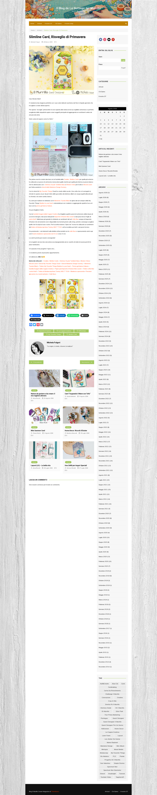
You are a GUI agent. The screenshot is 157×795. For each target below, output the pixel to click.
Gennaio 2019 (103, 609)
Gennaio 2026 (103, 226)
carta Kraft (32, 219)
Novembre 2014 (104, 667)
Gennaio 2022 (103, 451)
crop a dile (112, 701)
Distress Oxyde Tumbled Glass (55, 184)
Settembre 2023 (104, 355)
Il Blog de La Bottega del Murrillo (78, 8)
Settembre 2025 (104, 245)
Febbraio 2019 (103, 604)
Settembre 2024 (104, 298)
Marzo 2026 (103, 216)
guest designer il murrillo (112, 722)
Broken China (71, 184)
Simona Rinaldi (71, 468)
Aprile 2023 (102, 379)
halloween (105, 729)
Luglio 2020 (102, 537)
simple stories (119, 763)
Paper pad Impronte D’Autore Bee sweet (68, 269)
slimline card (73, 334)
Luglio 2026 (102, 197)
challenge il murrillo (112, 694)
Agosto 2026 (103, 192)
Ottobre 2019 (103, 580)
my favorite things (54, 334)
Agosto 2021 (103, 475)
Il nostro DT (48, 23)
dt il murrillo (119, 708)
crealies (120, 697)
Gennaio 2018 (103, 623)
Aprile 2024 (102, 322)
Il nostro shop (69, 23)
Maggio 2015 (103, 647)
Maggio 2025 (103, 260)
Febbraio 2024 (103, 331)
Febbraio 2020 (103, 561)
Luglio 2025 (102, 250)
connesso (40, 485)
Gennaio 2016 (103, 638)
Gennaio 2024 (103, 336)
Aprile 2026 (102, 212)
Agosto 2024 (103, 303)
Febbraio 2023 (103, 389)
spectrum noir (112, 767)
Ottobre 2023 (103, 351)
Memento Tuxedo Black (62, 201)
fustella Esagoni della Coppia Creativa (45, 214)
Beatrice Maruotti (72, 433)
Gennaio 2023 (103, 394)
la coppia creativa (65, 331)
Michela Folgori (35, 42)
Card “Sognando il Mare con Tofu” (77, 394)
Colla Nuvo (52, 274)
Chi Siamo (58, 23)
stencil (102, 774)
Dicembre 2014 (104, 662)
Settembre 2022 (104, 413)
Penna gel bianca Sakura (80, 266)
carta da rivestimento (112, 690)
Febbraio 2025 (103, 274)
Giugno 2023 (103, 370)
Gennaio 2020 (103, 566)
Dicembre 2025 (104, 231)
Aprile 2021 (102, 494)
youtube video (106, 777)
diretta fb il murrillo (112, 704)
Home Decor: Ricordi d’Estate (76, 431)
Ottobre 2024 (103, 293)
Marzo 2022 (103, 442)
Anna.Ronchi (36, 398)
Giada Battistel (71, 396)
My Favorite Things (45, 191)
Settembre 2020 (104, 528)
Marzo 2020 (103, 556)
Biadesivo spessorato (78, 271)
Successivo (86, 362)
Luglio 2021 (102, 480)
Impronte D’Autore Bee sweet (64, 217)
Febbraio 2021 (103, 504)
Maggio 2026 (103, 207)
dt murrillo (105, 711)
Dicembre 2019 (104, 571)
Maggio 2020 (103, 547)
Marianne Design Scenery (58, 187)
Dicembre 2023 (104, 341)
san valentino (105, 763)
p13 (114, 756)
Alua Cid (115, 684)
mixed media (118, 749)
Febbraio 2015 (103, 657)
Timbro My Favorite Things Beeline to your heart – (55, 266)
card (123, 684)
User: (100, 57)
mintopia (105, 749)
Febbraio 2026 (103, 221)
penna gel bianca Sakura (44, 206)
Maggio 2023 (103, 375)
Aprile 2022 (102, 437)
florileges (104, 718)
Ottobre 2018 (103, 619)
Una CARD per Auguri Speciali (76, 465)
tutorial (122, 774)
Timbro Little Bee (88, 269)
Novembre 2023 (104, 346)
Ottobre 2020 (103, 523)
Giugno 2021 (103, 485)
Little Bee (75, 219)
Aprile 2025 (102, 264)
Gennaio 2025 (103, 279)
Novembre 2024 (104, 288)
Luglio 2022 (102, 422)
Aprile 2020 (102, 552)
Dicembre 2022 (104, 398)
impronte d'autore (45, 331)
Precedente (38, 362)
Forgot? (123, 68)
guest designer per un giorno (112, 725)
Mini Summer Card (38, 431)
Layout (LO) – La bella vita (40, 465)
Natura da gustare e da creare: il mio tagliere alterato (43, 395)
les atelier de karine (112, 739)
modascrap (104, 753)
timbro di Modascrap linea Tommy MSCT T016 (46, 227)
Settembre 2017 (104, 628)
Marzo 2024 (103, 327)
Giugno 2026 (103, 202)
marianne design (106, 746)
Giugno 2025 (103, 255)
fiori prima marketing (112, 715)
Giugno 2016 (103, 633)
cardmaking (112, 687)
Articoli (39, 23)
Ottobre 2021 (103, 465)
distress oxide (106, 708)
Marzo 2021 (103, 499)
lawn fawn (106, 735)
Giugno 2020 (103, 542)
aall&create (104, 684)
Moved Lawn (87, 184)
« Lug (100, 139)
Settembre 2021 (104, 470)
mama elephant (112, 742)
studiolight (112, 774)
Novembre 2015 (104, 643)
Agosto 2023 (103, 360)
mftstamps (82, 331)
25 (104, 132)
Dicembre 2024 (104, 283)
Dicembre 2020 (104, 513)
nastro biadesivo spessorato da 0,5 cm (45, 234)
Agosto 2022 (103, 418)
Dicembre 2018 (104, 614)
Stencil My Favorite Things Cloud (49, 263)
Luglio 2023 (102, 365)
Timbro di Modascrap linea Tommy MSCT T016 (53, 271)
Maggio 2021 (103, 489)
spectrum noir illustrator (112, 770)
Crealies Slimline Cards (71, 179)
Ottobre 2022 (103, 408)
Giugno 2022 (103, 427)
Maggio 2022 (103, 432)
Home (32, 23)
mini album (120, 746)
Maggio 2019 (103, 595)
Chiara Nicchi (37, 433)
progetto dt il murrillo (112, 760)
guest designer (118, 718)
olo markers (104, 756)
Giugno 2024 (103, 312)
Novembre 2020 (104, 518)
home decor (119, 729)
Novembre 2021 (104, 461)
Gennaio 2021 (103, 509)
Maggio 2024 (103, 317)
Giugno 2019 (103, 590)
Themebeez (55, 791)
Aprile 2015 (102, 652)
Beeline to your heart (47, 203)
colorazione (106, 697)
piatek (122, 756)
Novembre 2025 (104, 236)
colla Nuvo (73, 231)
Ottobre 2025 (103, 240)
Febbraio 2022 (103, 446)
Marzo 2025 (103, 269)
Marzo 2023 (103, 384)
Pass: (101, 64)
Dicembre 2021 (104, 456)
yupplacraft (120, 777)
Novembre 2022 (104, 403)
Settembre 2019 (104, 585)
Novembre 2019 (104, 576)
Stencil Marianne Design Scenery (72, 263)
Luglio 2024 (102, 307)
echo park (119, 711)
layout (120, 735)
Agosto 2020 (103, 532)
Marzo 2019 (103, 600)
